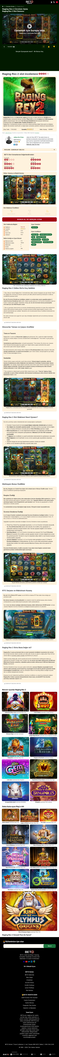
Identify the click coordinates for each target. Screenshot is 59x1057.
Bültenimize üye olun (14, 941)
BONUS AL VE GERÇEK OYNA (29, 219)
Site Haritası (29, 990)
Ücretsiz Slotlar (10, 6)
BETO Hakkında (29, 975)
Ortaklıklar (30, 980)
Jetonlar (4, 46)
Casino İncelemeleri (29, 1000)
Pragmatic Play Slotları (29, 1005)
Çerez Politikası (29, 988)
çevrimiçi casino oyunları (18, 655)
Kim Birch (37, 132)
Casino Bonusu (29, 1003)
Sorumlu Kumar (29, 982)
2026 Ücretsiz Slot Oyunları (29, 997)
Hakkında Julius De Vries (32, 144)
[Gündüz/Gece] (51, 2)
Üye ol (49, 946)
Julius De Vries (8, 132)
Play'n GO (23, 226)
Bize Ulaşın (29, 977)
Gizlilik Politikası (29, 985)
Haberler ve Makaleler (29, 1008)
